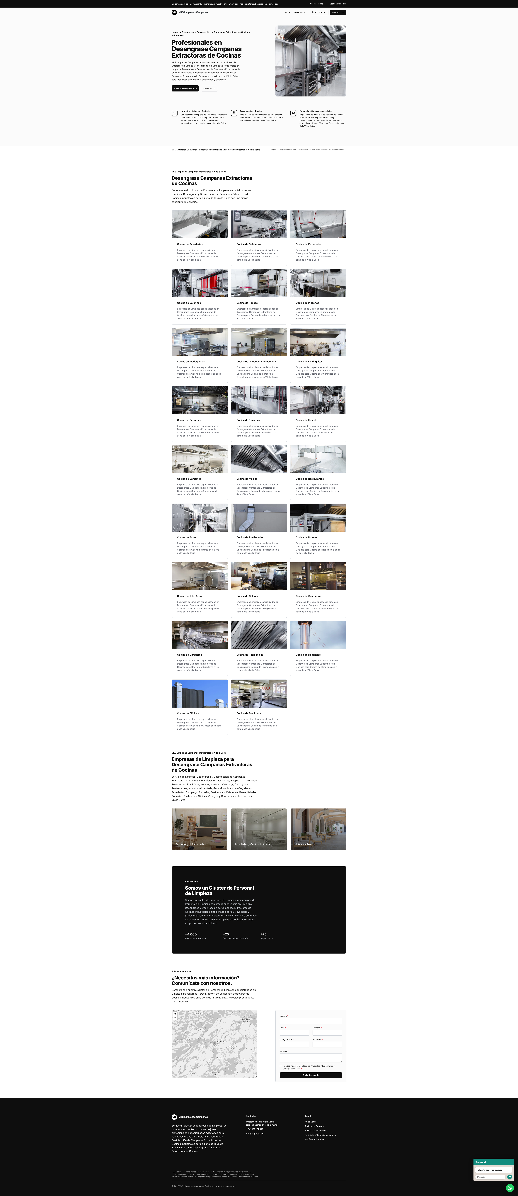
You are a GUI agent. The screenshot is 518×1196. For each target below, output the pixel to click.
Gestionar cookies (338, 4)
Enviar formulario (311, 1075)
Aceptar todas (316, 4)
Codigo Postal (287, 1039)
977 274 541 (320, 12)
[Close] (510, 1162)
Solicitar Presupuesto (184, 88)
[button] (214, 1043)
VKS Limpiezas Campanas (193, 12)
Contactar (336, 12)
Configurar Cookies (314, 1139)
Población (318, 1039)
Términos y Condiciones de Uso (320, 1135)
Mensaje (284, 1051)
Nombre (284, 1016)
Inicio (287, 12)
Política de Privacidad (310, 1066)
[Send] (509, 1177)
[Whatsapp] (510, 1188)
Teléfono (317, 1028)
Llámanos (207, 88)
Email (283, 1028)
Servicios (298, 12)
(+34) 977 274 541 (254, 1129)
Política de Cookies (314, 1126)
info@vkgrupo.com (255, 1133)
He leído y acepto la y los (309, 1067)
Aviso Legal (310, 1121)
